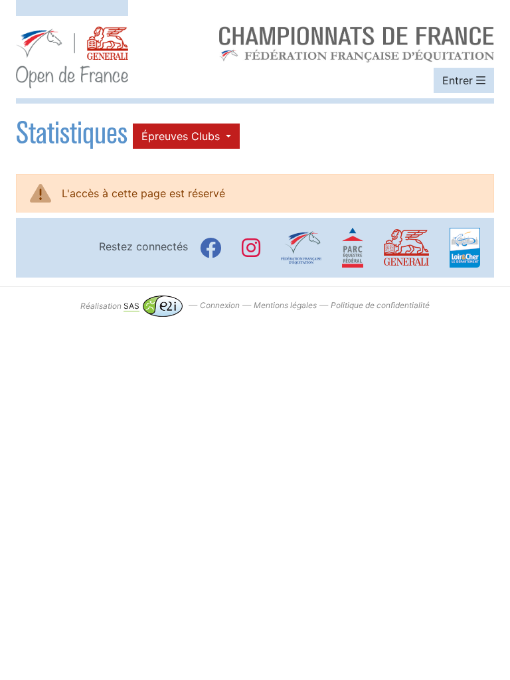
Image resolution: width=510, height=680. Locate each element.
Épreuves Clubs (182, 136)
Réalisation (109, 306)
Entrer (459, 80)
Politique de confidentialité (380, 306)
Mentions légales (285, 306)
